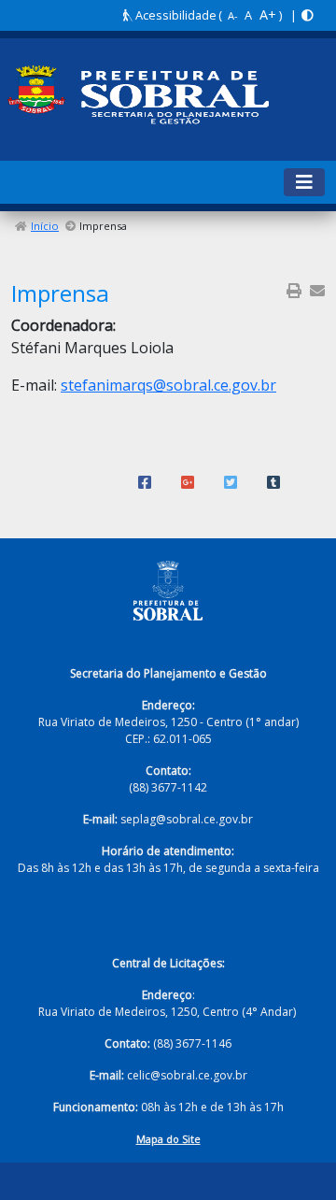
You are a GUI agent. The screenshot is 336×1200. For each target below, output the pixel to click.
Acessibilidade (175, 15)
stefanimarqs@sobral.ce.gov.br (168, 385)
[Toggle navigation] (304, 182)
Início (45, 226)
